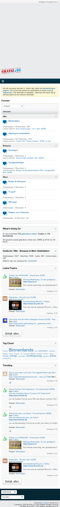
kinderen (46, 354)
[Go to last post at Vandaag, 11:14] (10, 407)
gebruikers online (29, 234)
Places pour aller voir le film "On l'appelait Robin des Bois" (32, 373)
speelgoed (46, 356)
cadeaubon (52, 351)
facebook (16, 354)
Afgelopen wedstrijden (19, 133)
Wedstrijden (14, 121)
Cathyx (16, 277)
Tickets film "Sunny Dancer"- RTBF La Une (33, 141)
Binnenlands (21, 349)
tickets (53, 356)
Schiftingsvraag (34, 356)
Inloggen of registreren (48, 2)
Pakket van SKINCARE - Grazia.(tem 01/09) (27, 275)
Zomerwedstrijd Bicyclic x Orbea (36, 302)
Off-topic (12, 202)
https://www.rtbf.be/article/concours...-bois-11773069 (30, 377)
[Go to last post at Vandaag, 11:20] (10, 431)
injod (15, 321)
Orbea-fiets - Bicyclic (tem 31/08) (22, 297)
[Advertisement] (30, 34)
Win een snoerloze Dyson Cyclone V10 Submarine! (29, 393)
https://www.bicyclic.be (33, 304)
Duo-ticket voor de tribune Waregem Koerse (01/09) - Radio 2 (33, 319)
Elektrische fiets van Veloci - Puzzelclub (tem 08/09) (30, 413)
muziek (6, 356)
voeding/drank (7, 358)
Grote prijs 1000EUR (30, 354)
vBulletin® (46, 503)
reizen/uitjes (21, 356)
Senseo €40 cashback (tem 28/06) (30, 158)
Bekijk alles (12, 333)
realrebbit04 (32, 261)
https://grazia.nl (30, 282)
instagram (39, 354)
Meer (5, 177)
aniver (15, 375)
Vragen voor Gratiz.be (18, 212)
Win (5, 116)
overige (13, 356)
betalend (5, 351)
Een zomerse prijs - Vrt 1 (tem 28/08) (31, 129)
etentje (11, 354)
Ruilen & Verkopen (17, 181)
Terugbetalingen (16, 162)
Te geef (11, 192)
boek (36, 351)
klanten (52, 354)
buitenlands (43, 351)
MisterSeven (18, 299)
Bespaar (7, 146)
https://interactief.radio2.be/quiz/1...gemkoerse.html (30, 324)
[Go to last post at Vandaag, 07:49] (10, 383)
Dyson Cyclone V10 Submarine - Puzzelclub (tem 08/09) (32, 389)
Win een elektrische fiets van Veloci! (23, 418)
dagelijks (5, 354)
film (21, 354)
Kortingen (13, 150)
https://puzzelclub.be (18, 395)
